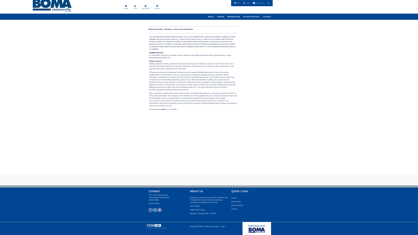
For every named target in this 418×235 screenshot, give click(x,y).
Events (220, 16)
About (211, 16)
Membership (233, 16)
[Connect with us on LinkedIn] (155, 210)
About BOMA (195, 206)
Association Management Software (157, 227)
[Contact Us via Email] (160, 210)
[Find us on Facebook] (151, 210)
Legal (223, 226)
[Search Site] (269, 3)
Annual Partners (251, 16)
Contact (267, 16)
